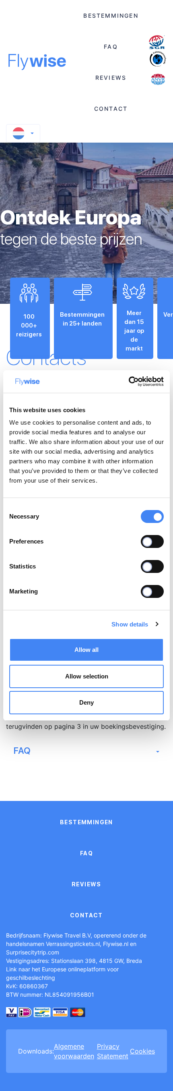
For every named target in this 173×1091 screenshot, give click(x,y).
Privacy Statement (112, 1051)
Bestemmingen (110, 15)
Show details (129, 624)
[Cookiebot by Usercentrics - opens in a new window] (128, 381)
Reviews (110, 77)
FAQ (110, 46)
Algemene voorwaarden (74, 1051)
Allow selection (86, 676)
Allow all (86, 649)
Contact (111, 108)
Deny (86, 702)
